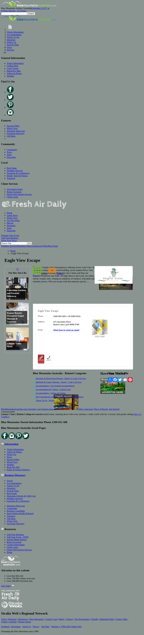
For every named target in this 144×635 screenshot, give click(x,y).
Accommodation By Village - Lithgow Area (53, 389)
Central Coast (51, 619)
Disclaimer (16, 626)
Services (10, 50)
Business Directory (15, 475)
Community (12, 149)
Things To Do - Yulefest (45, 400)
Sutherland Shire (106, 619)
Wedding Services (15, 170)
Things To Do (13, 37)
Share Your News (9, 240)
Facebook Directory (15, 133)
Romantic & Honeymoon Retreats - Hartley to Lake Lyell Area (60, 378)
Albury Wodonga (9, 619)
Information (11, 444)
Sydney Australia (8, 622)
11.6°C (25, 9)
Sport (9, 154)
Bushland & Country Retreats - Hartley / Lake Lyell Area (58, 382)
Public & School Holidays (18, 470)
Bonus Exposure (14, 192)
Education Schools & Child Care (21, 496)
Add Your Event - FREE (18, 537)
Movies (10, 223)
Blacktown (23, 619)
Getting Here (12, 66)
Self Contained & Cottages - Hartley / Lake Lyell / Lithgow (59, 397)
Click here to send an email (66, 330)
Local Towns (12, 68)
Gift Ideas (11, 136)
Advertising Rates (15, 189)
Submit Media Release (17, 539)
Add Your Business (9, 238)
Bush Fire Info (13, 467)
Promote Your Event (10, 235)
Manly (62, 619)
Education (11, 157)
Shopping (11, 40)
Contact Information (16, 544)
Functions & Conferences (18, 173)
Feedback (5, 626)
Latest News (12, 215)
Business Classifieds (16, 511)
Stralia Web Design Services (19, 194)
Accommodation (14, 34)
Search (10, 481)
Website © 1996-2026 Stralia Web (66, 626)
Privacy (36, 626)
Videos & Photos (14, 73)
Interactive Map (14, 71)
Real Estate (12, 168)
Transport (11, 178)
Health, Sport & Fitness (17, 176)
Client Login (12, 197)
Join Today (6, 586)
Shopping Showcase (16, 131)
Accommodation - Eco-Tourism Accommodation (55, 386)
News (9, 47)
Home (9, 213)
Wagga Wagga (24, 622)
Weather (10, 76)
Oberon (69, 619)
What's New (12, 128)
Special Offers (13, 126)
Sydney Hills (121, 619)
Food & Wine (13, 45)
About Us (26, 626)
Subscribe (11, 230)
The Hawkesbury (82, 619)
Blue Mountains (36, 619)
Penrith (94, 619)
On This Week (13, 220)
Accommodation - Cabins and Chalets (50, 393)
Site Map (45, 626)
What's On (11, 42)
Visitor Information (15, 32)
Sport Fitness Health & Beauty (20, 513)
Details (44, 274)
